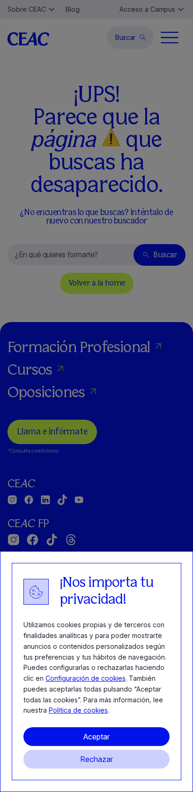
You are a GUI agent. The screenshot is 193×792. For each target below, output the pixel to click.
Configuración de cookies (85, 678)
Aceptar (96, 736)
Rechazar (96, 759)
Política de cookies (78, 710)
